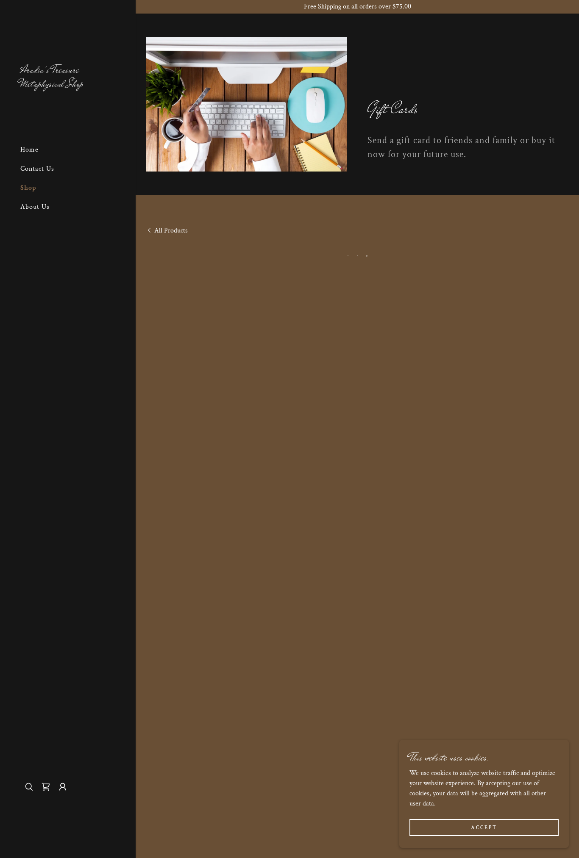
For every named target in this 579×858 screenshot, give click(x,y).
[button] (45, 786)
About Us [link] (35, 206)
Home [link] (29, 149)
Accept (484, 828)
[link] (67, 84)
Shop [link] (28, 187)
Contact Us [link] (37, 168)
